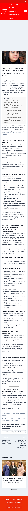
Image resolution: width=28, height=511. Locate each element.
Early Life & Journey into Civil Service (12, 100)
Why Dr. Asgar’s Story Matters (11, 119)
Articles (11, 11)
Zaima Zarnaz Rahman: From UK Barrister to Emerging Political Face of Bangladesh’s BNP (13, 481)
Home (10, 4)
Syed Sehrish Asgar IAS (20, 431)
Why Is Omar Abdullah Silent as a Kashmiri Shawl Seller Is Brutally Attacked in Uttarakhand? (14, 426)
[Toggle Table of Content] (23, 99)
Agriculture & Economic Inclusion (14, 116)
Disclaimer (18, 502)
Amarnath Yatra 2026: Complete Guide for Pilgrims (6, 440)
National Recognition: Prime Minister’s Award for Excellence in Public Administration (13, 107)
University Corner (14, 14)
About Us (19, 499)
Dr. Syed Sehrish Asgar (8, 431)
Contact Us (10, 502)
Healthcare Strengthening (13, 113)
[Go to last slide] (4, 474)
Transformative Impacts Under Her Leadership (13, 111)
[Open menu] (25, 11)
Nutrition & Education (12, 114)
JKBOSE (11, 18)
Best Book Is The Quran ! (14, 507)
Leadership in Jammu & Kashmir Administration (11, 103)
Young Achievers (6, 65)
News (16, 4)
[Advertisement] (14, 35)
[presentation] (14, 468)
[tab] (11, 489)
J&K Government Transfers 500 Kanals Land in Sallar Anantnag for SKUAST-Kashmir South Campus (20, 443)
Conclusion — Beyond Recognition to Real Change (14, 121)
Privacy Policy (14, 505)
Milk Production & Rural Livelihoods (14, 117)
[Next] (24, 474)
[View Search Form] (25, 1)
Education (12, 7)
